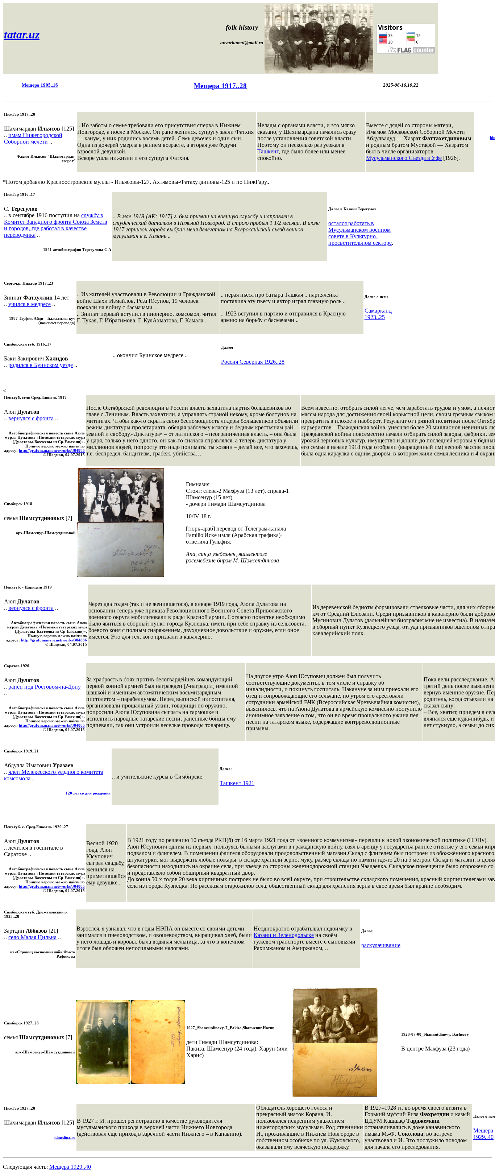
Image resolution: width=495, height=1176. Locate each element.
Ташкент (268, 151)
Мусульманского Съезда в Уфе (404, 158)
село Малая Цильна (32, 937)
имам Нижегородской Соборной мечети (33, 138)
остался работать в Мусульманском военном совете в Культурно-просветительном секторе (360, 233)
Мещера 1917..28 (220, 86)
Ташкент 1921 (237, 783)
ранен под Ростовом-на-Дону (44, 687)
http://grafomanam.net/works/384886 (52, 450)
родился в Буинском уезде (40, 365)
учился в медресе (29, 304)
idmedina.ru (64, 1137)
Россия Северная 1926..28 (252, 362)
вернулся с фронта (31, 418)
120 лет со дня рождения (88, 793)
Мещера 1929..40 (483, 1133)
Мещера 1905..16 (40, 85)
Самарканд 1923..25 (378, 314)
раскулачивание (380, 945)
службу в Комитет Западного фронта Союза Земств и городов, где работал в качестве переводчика (55, 225)
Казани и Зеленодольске (284, 935)
